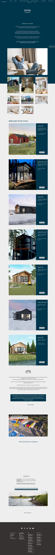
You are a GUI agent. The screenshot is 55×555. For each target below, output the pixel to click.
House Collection (34, 1)
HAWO (16, 1)
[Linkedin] (30, 528)
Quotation (43, 1)
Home (11, 1)
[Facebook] (22, 528)
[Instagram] (24, 528)
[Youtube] (33, 528)
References (29, 2)
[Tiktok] (27, 528)
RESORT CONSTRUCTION (24, 1)
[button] (9, 400)
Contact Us (50, 1)
